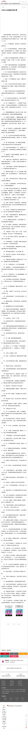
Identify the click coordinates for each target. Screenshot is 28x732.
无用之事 (14, 656)
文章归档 (20, 681)
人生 (9, 36)
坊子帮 (11, 660)
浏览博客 (3, 685)
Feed (4, 705)
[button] (23, 1)
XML (4, 707)
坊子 (23, 653)
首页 (2, 3)
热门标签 (12, 683)
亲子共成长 (20, 685)
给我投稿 (12, 681)
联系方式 (3, 681)
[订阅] (11, 699)
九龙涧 (4, 653)
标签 (4, 714)
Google (3, 711)
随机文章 (20, 683)
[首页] (26, 715)
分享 (19, 624)
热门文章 (4, 712)
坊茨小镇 (5, 656)
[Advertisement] (14, 22)
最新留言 (12, 685)
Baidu (4, 709)
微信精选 (6, 3)
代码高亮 (3, 683)
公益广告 (4, 716)
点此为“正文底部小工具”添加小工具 (14, 668)
